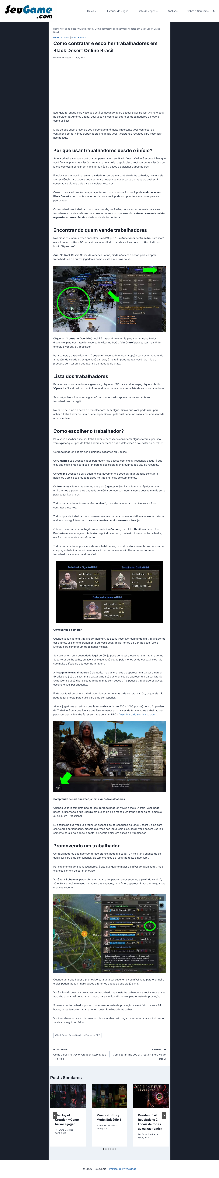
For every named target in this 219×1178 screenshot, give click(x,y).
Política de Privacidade (122, 1168)
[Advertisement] (109, 85)
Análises (172, 11)
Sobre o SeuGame (198, 11)
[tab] (103, 1149)
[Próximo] (164, 1115)
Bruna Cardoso (64, 57)
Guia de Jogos (79, 37)
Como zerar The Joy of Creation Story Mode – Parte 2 (139, 1054)
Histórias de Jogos (117, 11)
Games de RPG (92, 1035)
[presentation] (68, 1096)
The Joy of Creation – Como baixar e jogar (67, 1119)
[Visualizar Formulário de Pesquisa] (214, 11)
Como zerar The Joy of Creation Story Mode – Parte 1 (79, 1054)
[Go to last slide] (55, 1115)
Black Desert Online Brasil (68, 1035)
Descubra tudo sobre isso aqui (137, 714)
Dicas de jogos (61, 37)
